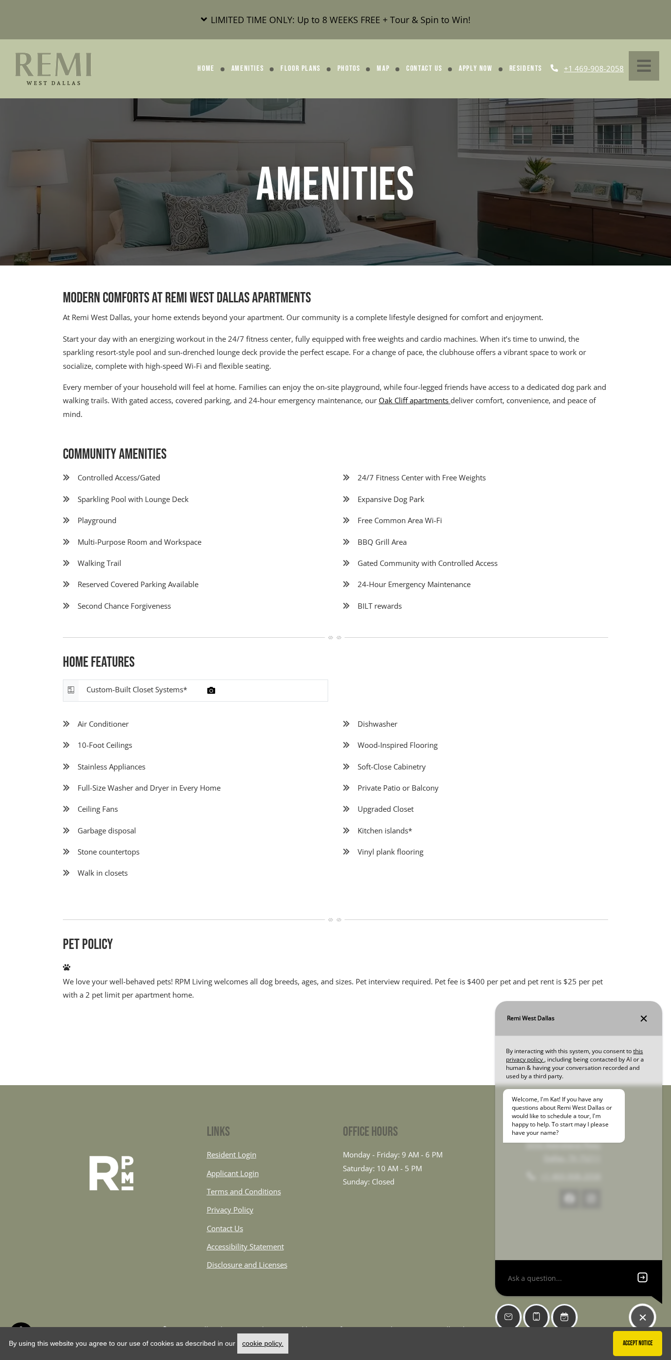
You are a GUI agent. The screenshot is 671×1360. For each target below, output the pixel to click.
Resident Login (231, 1154)
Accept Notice (638, 1343)
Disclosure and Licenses (247, 1265)
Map (383, 68)
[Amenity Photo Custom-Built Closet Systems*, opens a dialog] (211, 690)
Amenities (247, 68)
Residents (525, 68)
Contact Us (424, 68)
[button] (335, 19)
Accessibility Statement (245, 1246)
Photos (349, 68)
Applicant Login (233, 1173)
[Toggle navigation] (644, 66)
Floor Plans (300, 68)
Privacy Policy (230, 1209)
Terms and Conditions (244, 1191)
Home (205, 68)
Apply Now (475, 68)
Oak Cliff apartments (413, 400)
